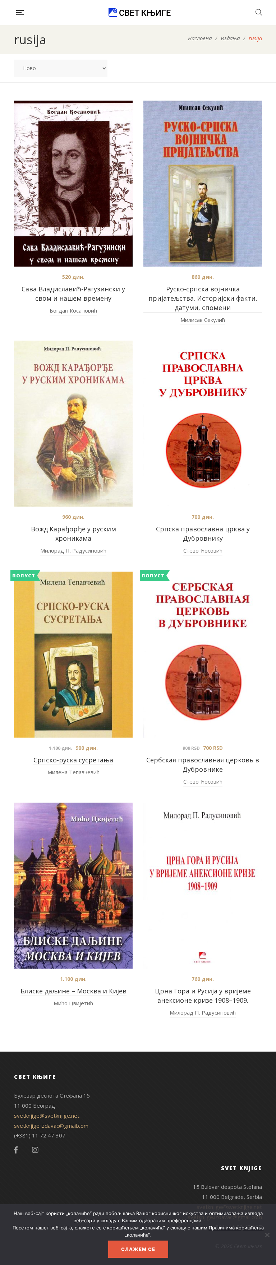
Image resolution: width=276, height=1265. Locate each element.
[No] (267, 1234)
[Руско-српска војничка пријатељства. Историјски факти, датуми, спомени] (202, 184)
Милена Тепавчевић (73, 772)
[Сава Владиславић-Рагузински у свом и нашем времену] (73, 184)
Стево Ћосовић (202, 550)
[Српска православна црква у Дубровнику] (202, 424)
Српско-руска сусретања (73, 760)
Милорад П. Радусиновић (73, 550)
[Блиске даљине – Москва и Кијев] (73, 886)
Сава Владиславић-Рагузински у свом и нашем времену (73, 294)
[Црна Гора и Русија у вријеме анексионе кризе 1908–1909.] (202, 886)
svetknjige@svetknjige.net (46, 1115)
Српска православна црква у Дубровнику (203, 534)
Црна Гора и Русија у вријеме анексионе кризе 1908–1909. (203, 996)
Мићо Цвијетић (73, 1003)
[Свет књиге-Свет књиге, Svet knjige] (139, 12)
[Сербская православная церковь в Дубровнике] (202, 655)
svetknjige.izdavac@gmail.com (51, 1125)
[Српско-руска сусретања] (73, 655)
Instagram (35, 1150)
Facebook (16, 1150)
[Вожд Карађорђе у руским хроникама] (73, 424)
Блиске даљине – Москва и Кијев (73, 991)
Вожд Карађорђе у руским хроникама (73, 534)
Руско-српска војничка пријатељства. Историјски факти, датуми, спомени (202, 298)
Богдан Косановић (73, 310)
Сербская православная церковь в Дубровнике (202, 765)
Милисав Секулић (202, 319)
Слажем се (138, 1249)
